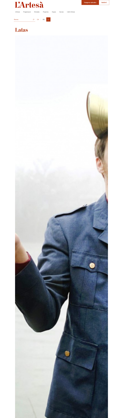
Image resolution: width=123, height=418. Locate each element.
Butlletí (104, 2)
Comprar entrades (90, 2)
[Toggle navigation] (48, 19)
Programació (27, 12)
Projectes (46, 12)
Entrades (36, 12)
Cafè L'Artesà (71, 12)
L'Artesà (17, 12)
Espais (54, 12)
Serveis (61, 12)
